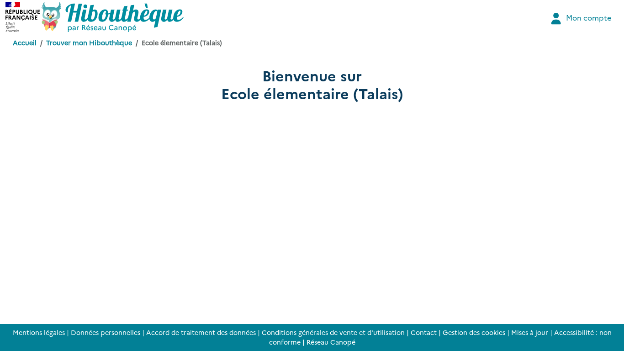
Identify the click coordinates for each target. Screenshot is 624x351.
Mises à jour (529, 332)
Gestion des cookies (474, 332)
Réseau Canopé (331, 341)
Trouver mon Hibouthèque (89, 42)
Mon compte (587, 17)
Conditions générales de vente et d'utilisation (333, 332)
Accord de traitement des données (201, 332)
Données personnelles (105, 332)
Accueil (25, 42)
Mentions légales (39, 332)
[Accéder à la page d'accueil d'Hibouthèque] (113, 17)
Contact (424, 332)
